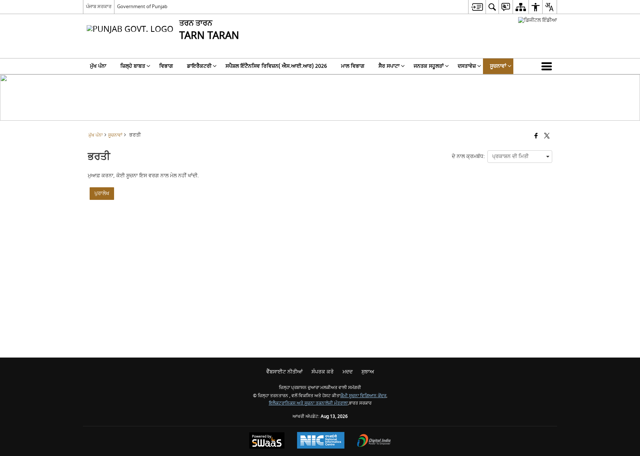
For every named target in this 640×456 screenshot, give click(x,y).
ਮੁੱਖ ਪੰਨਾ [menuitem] (98, 66)
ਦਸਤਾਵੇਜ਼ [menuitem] (467, 66)
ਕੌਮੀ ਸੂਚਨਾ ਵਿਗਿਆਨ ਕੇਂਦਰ (363, 396)
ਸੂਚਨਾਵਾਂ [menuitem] (498, 66)
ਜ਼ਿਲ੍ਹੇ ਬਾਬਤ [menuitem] (132, 66)
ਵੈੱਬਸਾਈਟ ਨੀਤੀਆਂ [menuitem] (284, 372)
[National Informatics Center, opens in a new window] (320, 441)
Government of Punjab (142, 6)
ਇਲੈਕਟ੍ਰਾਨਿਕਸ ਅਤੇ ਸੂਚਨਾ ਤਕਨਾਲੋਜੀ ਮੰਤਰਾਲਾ (308, 403)
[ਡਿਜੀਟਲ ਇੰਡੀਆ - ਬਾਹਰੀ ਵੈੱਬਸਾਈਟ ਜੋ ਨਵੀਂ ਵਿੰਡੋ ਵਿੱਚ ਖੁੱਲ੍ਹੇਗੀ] (537, 20)
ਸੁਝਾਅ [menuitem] (367, 372)
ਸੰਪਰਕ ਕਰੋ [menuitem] (322, 372)
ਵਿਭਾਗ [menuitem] (166, 66)
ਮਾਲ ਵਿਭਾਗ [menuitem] (352, 66)
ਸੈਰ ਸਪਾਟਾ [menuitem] (389, 66)
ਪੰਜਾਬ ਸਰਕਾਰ (98, 6)
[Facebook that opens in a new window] (536, 136)
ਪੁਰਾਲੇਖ (101, 193)
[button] (548, 66)
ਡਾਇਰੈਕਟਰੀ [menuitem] (199, 66)
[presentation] (519, 156)
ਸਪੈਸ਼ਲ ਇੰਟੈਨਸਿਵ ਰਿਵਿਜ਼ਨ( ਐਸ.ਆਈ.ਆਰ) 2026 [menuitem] (276, 66)
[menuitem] (477, 7)
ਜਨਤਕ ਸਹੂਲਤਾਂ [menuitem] (429, 66)
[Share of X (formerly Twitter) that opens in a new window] (546, 136)
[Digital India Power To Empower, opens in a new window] (374, 441)
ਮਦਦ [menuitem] (348, 372)
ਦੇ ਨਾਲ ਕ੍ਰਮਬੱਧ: (468, 156)
